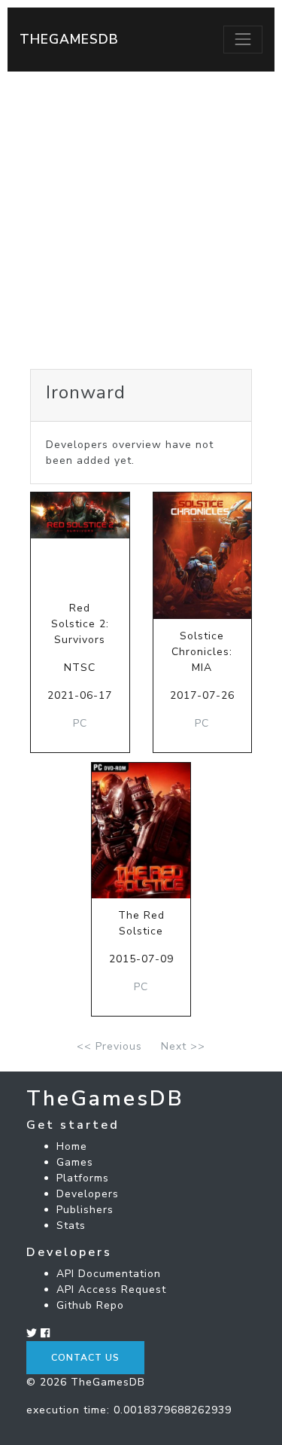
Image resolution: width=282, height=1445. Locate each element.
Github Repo (90, 1305)
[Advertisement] (141, 220)
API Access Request (111, 1289)
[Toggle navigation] (242, 39)
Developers (87, 1194)
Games (74, 1162)
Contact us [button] (85, 1358)
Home (71, 1146)
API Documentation (108, 1274)
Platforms (82, 1178)
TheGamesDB (69, 39)
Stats (71, 1225)
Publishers (85, 1210)
